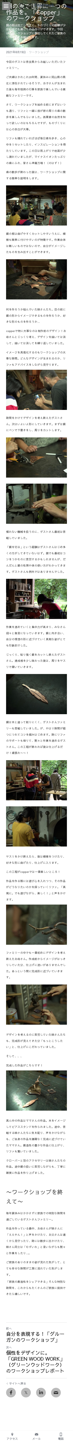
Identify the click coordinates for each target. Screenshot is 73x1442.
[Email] (56, 1392)
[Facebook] (11, 1392)
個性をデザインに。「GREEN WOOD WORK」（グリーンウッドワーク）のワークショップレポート (35, 1362)
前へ (9, 1328)
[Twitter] (26, 1392)
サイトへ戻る (17, 1383)
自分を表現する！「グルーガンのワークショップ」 (35, 1337)
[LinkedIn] (41, 1392)
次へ (9, 1347)
